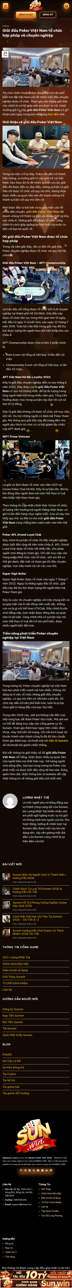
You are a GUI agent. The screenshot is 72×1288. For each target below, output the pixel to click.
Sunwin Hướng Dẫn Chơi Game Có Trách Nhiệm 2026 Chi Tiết (38, 932)
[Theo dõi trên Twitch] (51, 1171)
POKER (6, 26)
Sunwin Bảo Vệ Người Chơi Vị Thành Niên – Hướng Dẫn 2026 (40, 876)
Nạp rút (9, 1248)
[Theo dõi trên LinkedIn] (42, 1171)
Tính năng (10, 1257)
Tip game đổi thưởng (16, 1093)
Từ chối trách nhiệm (15, 983)
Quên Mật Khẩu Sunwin (17, 1035)
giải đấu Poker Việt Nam (42, 211)
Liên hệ (7, 989)
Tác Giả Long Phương (51, 1215)
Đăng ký (9, 1243)
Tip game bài (11, 1087)
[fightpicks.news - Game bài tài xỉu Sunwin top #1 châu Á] (36, 6)
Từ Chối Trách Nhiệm (51, 1202)
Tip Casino (9, 1074)
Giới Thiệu (46, 1189)
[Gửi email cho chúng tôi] (29, 1171)
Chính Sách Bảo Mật (16, 964)
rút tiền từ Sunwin (56, 740)
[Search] (66, 6)
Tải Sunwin (9, 1028)
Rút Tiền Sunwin (13, 1022)
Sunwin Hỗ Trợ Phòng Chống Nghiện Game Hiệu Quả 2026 (40, 904)
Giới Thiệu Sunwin (14, 976)
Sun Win (53, 114)
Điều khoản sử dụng (15, 970)
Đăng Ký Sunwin (13, 1009)
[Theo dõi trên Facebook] (21, 1171)
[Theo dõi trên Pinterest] (38, 1171)
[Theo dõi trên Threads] (25, 1171)
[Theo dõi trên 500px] (47, 1171)
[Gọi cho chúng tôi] (34, 1171)
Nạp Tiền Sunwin (13, 1015)
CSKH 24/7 (11, 1252)
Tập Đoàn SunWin (50, 1211)
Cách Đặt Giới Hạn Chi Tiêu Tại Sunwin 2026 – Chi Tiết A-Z (37, 918)
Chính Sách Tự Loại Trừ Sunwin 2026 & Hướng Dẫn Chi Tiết (37, 890)
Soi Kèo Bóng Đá (13, 1067)
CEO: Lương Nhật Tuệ (16, 957)
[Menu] (5, 6)
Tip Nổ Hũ (9, 1080)
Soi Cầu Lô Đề (12, 1061)
